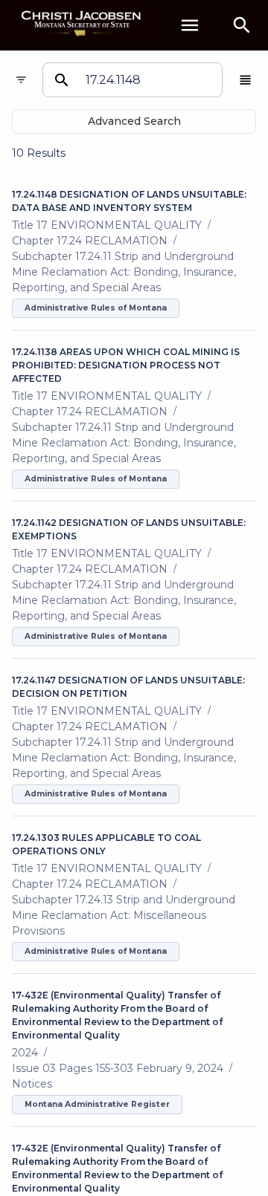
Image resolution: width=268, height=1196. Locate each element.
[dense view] (245, 80)
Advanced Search (134, 121)
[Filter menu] (21, 80)
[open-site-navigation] (190, 25)
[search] (242, 25)
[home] (82, 25)
